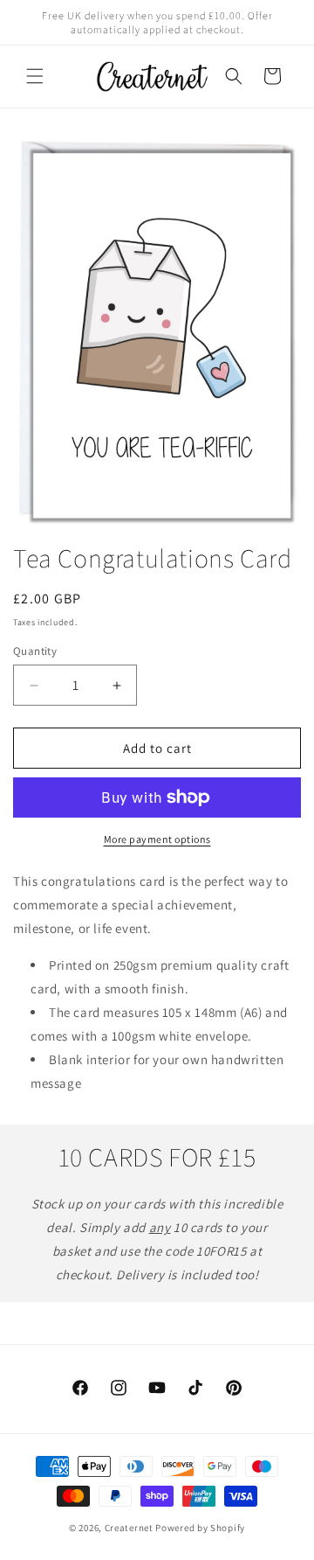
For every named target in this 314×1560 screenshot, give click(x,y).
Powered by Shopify (200, 1528)
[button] (35, 76)
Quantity (35, 651)
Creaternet (129, 1528)
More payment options (157, 839)
